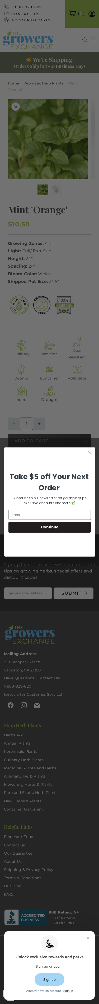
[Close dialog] (89, 452)
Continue (49, 527)
